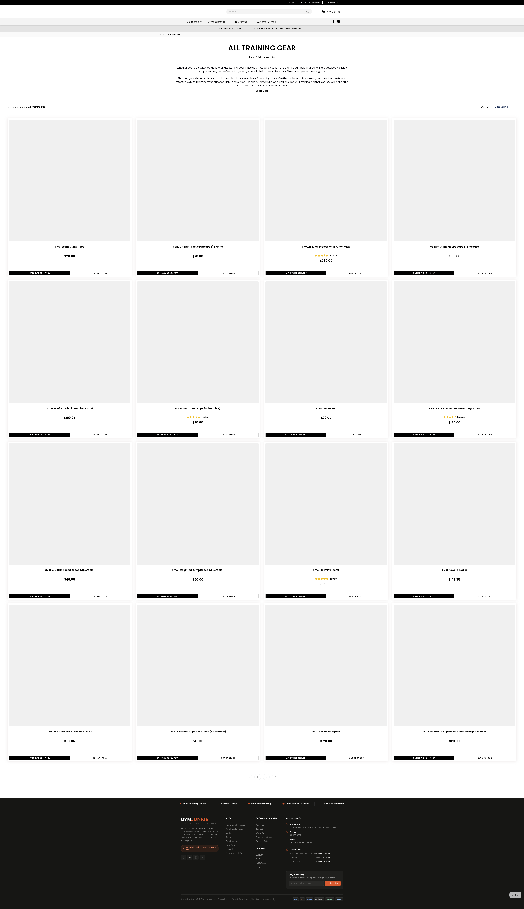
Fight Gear (230, 845)
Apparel (229, 849)
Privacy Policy (223, 899)
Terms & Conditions (240, 899)
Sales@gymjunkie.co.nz (301, 843)
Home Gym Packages (235, 825)
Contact (259, 829)
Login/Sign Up (332, 2)
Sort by (485, 106)
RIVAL (258, 859)
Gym (194, 819)
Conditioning (231, 841)
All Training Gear (174, 34)
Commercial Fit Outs (235, 853)
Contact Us (301, 2)
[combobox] (269, 11)
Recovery (230, 837)
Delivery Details (263, 841)
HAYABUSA (261, 863)
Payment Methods (264, 837)
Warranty (260, 833)
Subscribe (332, 883)
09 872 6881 (316, 2)
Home (291, 2)
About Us (260, 825)
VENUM (259, 855)
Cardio (228, 833)
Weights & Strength (234, 829)
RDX (258, 867)
